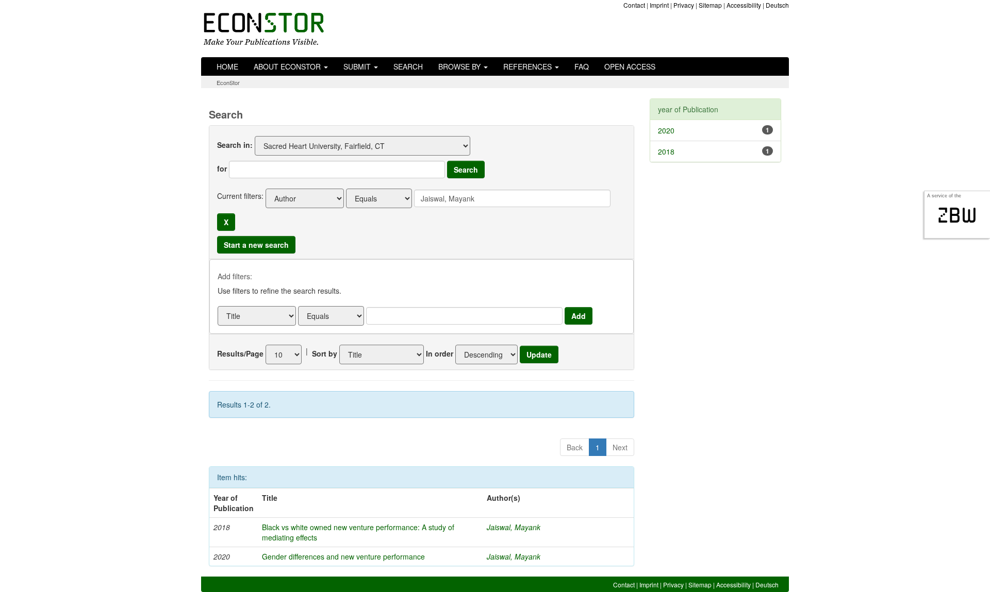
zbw (957, 215)
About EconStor (288, 66)
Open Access (629, 66)
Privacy (683, 5)
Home (227, 66)
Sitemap (710, 5)
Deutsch (777, 5)
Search (408, 66)
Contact (634, 5)
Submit (358, 66)
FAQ (581, 66)
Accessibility (744, 5)
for (222, 168)
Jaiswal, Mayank (513, 527)
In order (439, 353)
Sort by (324, 353)
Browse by (460, 66)
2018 (666, 151)
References (528, 66)
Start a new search (256, 245)
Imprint (659, 5)
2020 (666, 130)
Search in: (235, 145)
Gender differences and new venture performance (343, 556)
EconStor (228, 82)
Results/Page (240, 353)
